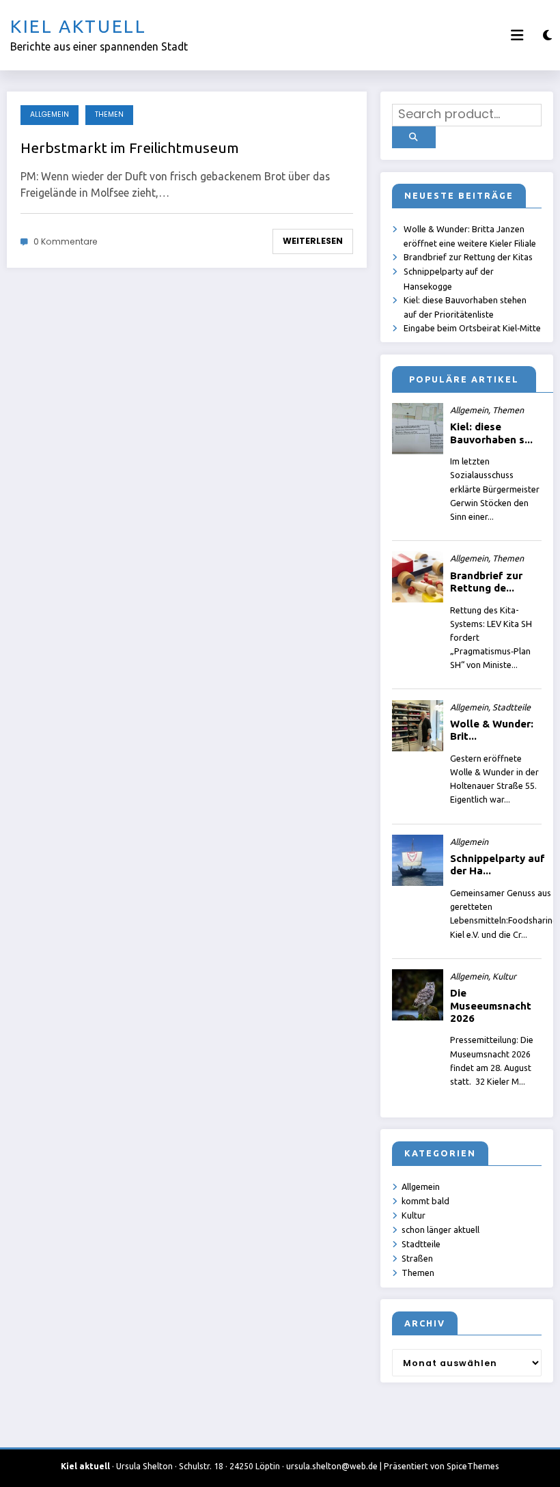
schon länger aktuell (440, 1229)
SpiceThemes (473, 1466)
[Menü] (517, 35)
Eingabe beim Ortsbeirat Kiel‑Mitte (472, 328)
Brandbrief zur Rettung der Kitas (468, 257)
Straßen (417, 1258)
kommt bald (425, 1201)
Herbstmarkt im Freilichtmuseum (129, 147)
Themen (109, 114)
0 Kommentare (65, 241)
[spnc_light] (547, 35)
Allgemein (49, 114)
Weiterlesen (313, 241)
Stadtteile (421, 1244)
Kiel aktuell (78, 26)
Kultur (413, 1215)
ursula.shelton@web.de (332, 1466)
